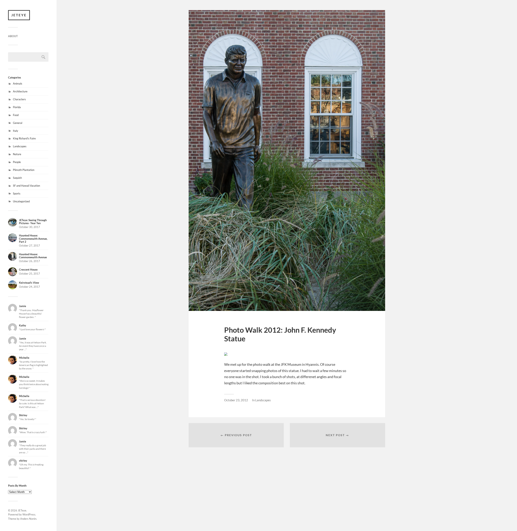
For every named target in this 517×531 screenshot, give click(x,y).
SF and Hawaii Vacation (26, 185)
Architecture (20, 91)
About (13, 36)
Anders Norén (28, 518)
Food (16, 115)
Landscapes (19, 146)
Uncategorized (21, 201)
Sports (16, 193)
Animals (17, 83)
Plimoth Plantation (23, 169)
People (17, 162)
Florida (17, 107)
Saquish (17, 177)
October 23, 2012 (236, 400)
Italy (15, 130)
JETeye (19, 15)
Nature (17, 154)
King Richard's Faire (24, 138)
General (17, 122)
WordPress (28, 514)
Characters (19, 99)
